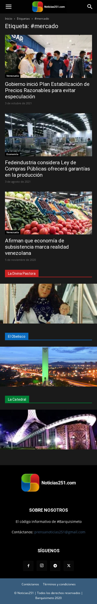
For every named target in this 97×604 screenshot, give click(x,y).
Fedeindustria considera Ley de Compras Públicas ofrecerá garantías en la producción (47, 169)
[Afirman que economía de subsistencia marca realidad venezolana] (48, 213)
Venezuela (12, 75)
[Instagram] (42, 566)
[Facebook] (28, 566)
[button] (8, 6)
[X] (69, 566)
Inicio (8, 18)
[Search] (90, 6)
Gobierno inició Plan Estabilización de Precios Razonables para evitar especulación (47, 90)
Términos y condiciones (59, 584)
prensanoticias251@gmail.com (59, 532)
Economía (12, 154)
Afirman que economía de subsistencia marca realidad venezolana (37, 247)
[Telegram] (55, 566)
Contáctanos (30, 584)
